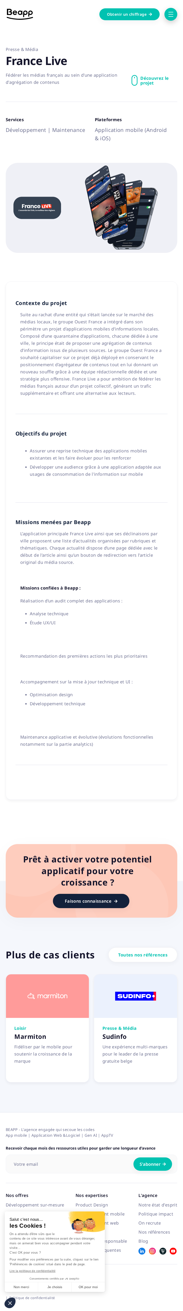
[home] (20, 14)
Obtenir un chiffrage (129, 14)
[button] (10, 1303)
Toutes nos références (143, 955)
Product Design (92, 1204)
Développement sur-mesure (35, 1204)
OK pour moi (88, 1287)
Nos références (154, 1232)
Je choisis (54, 1287)
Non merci (21, 1287)
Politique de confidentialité (32, 1298)
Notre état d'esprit (157, 1204)
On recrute (149, 1223)
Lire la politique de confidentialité (33, 1271)
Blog (143, 1241)
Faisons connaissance (91, 901)
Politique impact (155, 1213)
